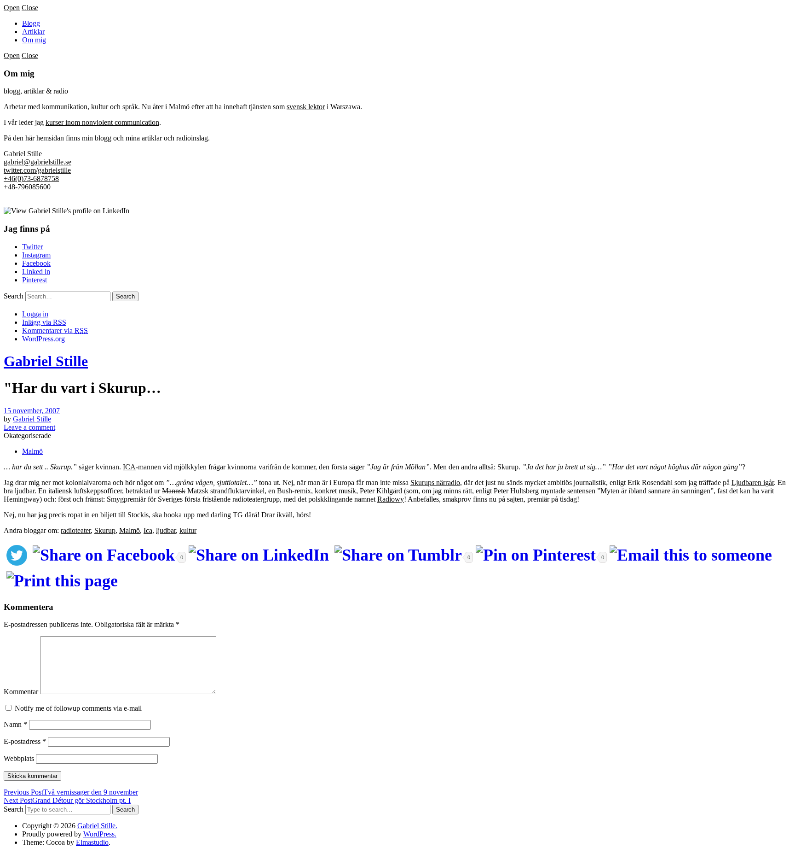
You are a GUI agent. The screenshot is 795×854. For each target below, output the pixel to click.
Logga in (35, 314)
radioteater (76, 530)
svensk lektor (306, 107)
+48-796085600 (27, 187)
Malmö (32, 451)
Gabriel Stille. (97, 826)
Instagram (36, 255)
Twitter (32, 247)
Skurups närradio (435, 482)
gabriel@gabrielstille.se (37, 162)
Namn (15, 724)
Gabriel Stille (46, 361)
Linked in (36, 271)
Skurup (104, 530)
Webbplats (19, 758)
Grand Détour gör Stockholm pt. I (67, 800)
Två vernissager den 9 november (71, 792)
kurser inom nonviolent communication (102, 122)
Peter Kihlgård (381, 491)
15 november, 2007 (32, 411)
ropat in (79, 515)
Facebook (36, 263)
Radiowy (390, 499)
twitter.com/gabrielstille (37, 170)
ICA (129, 467)
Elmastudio (92, 842)
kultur (187, 530)
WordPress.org (43, 339)
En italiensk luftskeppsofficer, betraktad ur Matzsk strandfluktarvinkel (151, 491)
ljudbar (166, 530)
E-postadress (25, 741)
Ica (148, 530)
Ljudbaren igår (753, 482)
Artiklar (33, 31)
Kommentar (21, 692)
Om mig (34, 40)
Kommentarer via (55, 330)
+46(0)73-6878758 (31, 178)
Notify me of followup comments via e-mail (78, 708)
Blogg (31, 23)
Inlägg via (44, 322)
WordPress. (99, 834)
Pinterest (34, 280)
